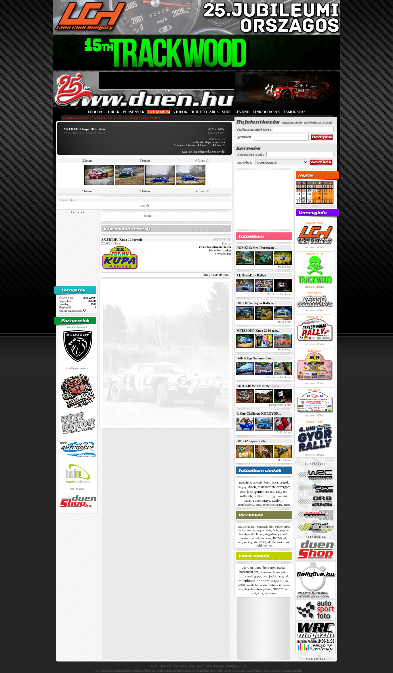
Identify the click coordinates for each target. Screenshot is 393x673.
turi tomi (283, 542)
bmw (258, 568)
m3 (286, 576)
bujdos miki (282, 526)
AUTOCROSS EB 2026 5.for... (257, 386)
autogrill (258, 482)
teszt (259, 504)
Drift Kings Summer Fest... (255, 358)
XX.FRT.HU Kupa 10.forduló (80, 132)
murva (277, 538)
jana (265, 576)
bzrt (241, 576)
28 (320, 194)
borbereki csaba (274, 568)
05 (325, 198)
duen (252, 487)
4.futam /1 (204, 145)
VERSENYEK (133, 112)
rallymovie (277, 581)
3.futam (190, 145)
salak (248, 500)
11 (304, 186)
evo (268, 530)
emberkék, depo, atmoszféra (209, 142)
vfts (260, 593)
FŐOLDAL (96, 112)
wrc (270, 545)
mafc (285, 534)
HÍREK (113, 112)
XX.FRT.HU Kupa (111, 243)
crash (275, 482)
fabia (275, 530)
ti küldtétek (98, 118)
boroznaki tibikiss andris (274, 572)
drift (241, 530)
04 (320, 198)
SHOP (226, 112)
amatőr (144, 205)
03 (314, 198)
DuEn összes (283, 432)
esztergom (283, 487)
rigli (274, 496)
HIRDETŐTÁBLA (204, 112)
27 (314, 194)
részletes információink (215, 247)
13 (314, 186)
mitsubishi (247, 581)
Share (148, 215)
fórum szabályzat (215, 666)
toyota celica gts (272, 504)
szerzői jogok (196, 666)
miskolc (270, 491)
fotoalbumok (69, 118)
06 (330, 198)
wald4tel (261, 545)
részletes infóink (314, 247)
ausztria (245, 482)
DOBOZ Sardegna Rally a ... (256, 303)
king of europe (273, 534)
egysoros (84, 118)
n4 (284, 538)
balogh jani (249, 526)
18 (304, 190)
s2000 (262, 542)
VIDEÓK (180, 112)
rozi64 (282, 496)
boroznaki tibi (265, 526)
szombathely (246, 504)
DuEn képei (284, 266)
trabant (278, 589)
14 (320, 186)
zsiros (287, 504)
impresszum (180, 666)
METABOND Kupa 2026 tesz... (258, 330)
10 (298, 186)
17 (298, 190)
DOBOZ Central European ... (256, 247)
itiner (259, 534)
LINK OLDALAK (266, 112)
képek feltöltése (151, 118)
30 (330, 194)
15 (325, 186)
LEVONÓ (242, 112)
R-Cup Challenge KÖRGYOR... (258, 413)
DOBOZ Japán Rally (251, 441)
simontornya (261, 500)
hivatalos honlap (220, 250)
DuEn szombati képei (279, 294)
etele (242, 491)
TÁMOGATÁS (294, 112)
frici (250, 492)
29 (325, 194)
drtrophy (242, 487)
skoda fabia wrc (257, 585)
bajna (267, 482)
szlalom (277, 500)
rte (255, 542)
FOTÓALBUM (159, 112)
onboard (263, 581)
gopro (257, 576)
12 (325, 201)
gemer (259, 491)
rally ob (281, 492)
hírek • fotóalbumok (216, 274)
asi (239, 526)
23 (330, 190)
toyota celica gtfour (258, 589)
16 (330, 186)
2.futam (178, 145)
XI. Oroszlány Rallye (251, 275)
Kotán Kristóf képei (279, 404)
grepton (284, 530)
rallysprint (262, 496)
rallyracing (245, 542)
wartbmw (271, 593)
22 (325, 190)
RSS (245, 666)
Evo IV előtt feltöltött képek (123, 118)
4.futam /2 (219, 145)
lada (280, 576)
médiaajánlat (233, 666)
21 (320, 190)
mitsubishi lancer (261, 538)
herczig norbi (246, 534)
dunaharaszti (266, 487)
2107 (245, 567)
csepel (284, 482)
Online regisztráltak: (71, 310)
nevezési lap (223, 253)
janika (272, 576)
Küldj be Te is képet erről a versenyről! (203, 151)
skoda (272, 542)
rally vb (246, 496)
